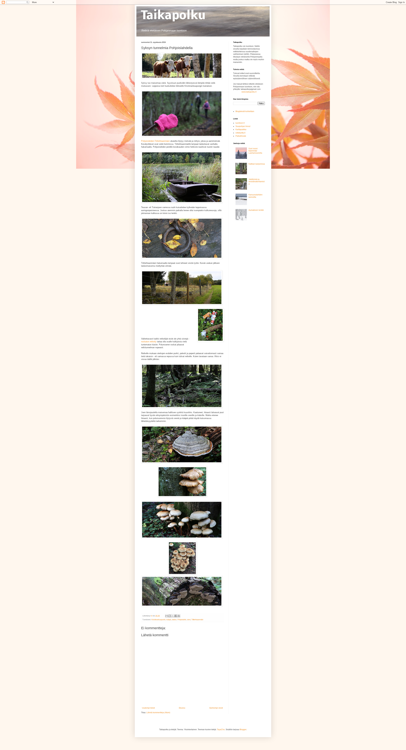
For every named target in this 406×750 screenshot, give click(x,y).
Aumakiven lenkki (256, 210)
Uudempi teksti (148, 708)
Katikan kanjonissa (257, 164)
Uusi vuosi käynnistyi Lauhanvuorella (255, 150)
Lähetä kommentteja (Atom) (158, 712)
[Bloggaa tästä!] (169, 615)
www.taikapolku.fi (249, 92)
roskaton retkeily (148, 341)
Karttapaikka (241, 129)
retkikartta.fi (240, 133)
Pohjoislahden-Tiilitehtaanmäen (155, 141)
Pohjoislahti (181, 620)
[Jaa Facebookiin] (175, 615)
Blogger (243, 729)
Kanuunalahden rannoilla (255, 196)
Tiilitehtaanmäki (197, 620)
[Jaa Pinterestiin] (178, 615)
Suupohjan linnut (243, 126)
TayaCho (221, 729)
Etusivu (182, 708)
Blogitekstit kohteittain (245, 111)
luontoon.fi (240, 123)
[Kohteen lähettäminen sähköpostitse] (166, 615)
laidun (174, 620)
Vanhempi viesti (216, 708)
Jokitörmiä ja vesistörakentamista (257, 181)
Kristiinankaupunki (158, 620)
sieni (188, 620)
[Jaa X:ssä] (172, 615)
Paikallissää (241, 136)
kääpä (168, 620)
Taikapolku (173, 16)
